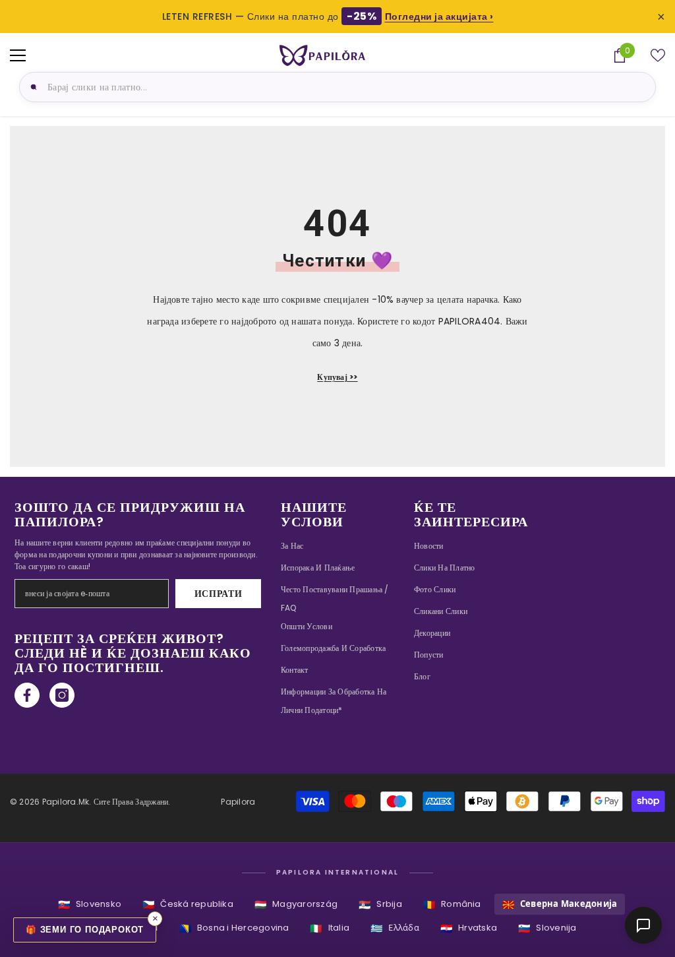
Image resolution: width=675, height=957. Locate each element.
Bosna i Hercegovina (234, 928)
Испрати (218, 593)
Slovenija (547, 928)
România (452, 904)
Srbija (380, 904)
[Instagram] (61, 695)
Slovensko (89, 904)
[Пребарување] (32, 87)
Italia (329, 928)
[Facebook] (27, 695)
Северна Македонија (560, 904)
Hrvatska (468, 928)
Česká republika (187, 904)
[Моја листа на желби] (658, 55)
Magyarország (296, 904)
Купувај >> (337, 377)
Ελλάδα (394, 928)
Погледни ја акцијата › (439, 16)
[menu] (18, 55)
